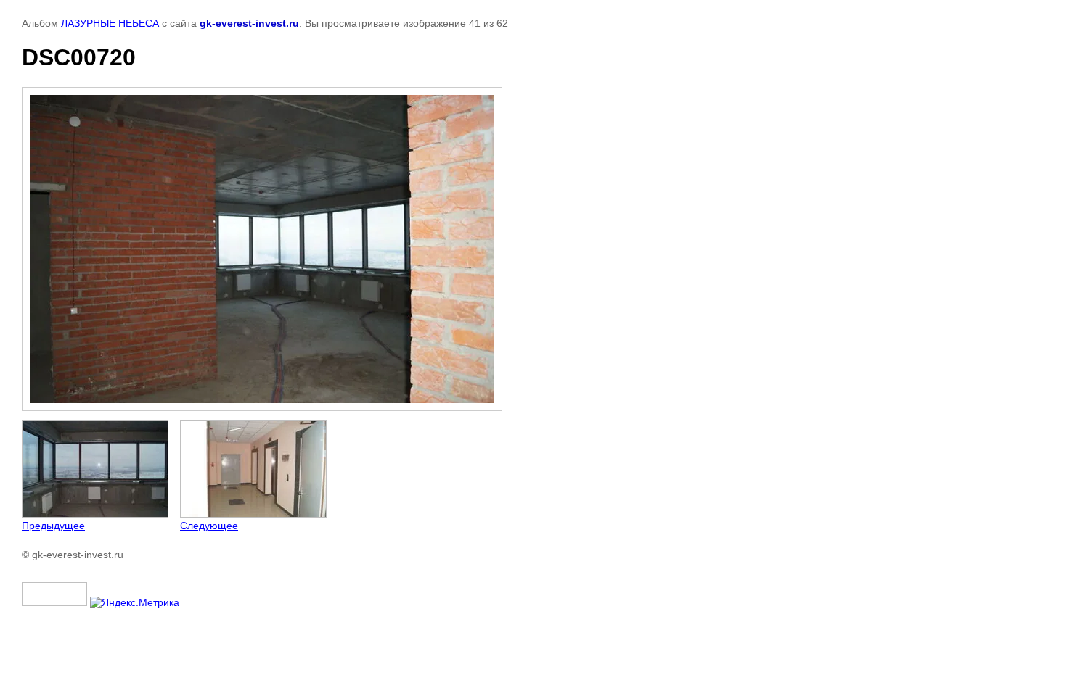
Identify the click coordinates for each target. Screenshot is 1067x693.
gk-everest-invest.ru (249, 23)
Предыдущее (53, 525)
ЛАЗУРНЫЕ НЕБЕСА (110, 23)
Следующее (209, 525)
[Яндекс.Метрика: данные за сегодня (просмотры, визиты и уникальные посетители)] (134, 602)
